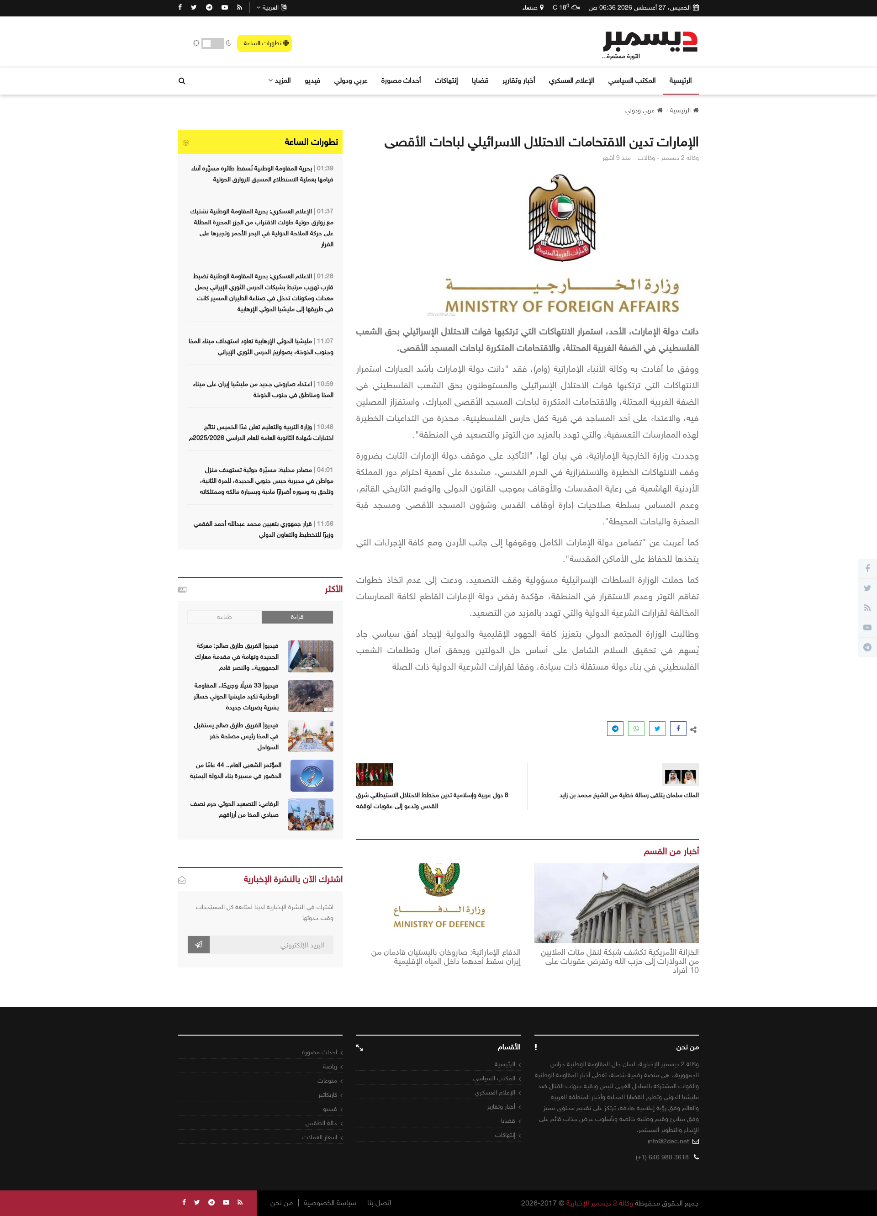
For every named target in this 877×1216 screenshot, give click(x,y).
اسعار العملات (319, 1137)
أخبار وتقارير (518, 80)
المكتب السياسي (632, 80)
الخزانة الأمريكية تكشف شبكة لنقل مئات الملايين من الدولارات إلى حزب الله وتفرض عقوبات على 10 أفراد (620, 961)
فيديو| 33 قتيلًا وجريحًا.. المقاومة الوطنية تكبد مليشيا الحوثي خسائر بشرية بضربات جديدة (236, 696)
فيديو (313, 80)
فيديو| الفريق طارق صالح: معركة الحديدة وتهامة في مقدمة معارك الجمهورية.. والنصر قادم (237, 656)
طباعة (224, 617)
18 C (561, 7)
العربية (271, 7)
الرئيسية (681, 80)
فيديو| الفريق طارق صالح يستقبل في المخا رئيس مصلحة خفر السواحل (236, 736)
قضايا (480, 80)
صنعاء (530, 7)
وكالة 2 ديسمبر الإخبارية (599, 1203)
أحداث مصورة (401, 80)
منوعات (327, 1080)
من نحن (281, 1202)
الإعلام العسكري (572, 80)
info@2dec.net (668, 1141)
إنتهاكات (446, 80)
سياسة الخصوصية (330, 1202)
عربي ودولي (351, 80)
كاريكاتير (327, 1094)
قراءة (297, 617)
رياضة (330, 1066)
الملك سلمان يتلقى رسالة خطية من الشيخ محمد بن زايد (629, 795)
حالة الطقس (321, 1123)
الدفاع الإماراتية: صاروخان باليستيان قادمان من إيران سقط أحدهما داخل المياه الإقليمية (446, 957)
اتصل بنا (379, 1202)
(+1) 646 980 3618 (662, 1157)
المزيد (283, 80)
